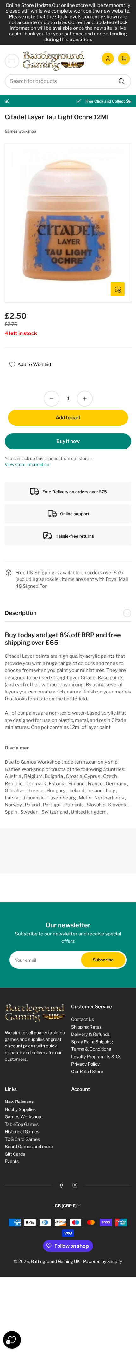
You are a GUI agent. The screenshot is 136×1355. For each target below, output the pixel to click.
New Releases (19, 1101)
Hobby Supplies (20, 1109)
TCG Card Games (22, 1139)
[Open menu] (12, 61)
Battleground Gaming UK (55, 1261)
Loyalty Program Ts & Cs (96, 1056)
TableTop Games (22, 1124)
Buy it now (68, 441)
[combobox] (68, 81)
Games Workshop (23, 1116)
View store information (27, 464)
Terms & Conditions (91, 1049)
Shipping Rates (86, 1026)
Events (12, 1161)
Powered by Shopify (102, 1261)
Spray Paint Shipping (92, 1041)
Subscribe (103, 959)
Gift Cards (15, 1154)
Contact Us (82, 1019)
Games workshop (20, 131)
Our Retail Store (87, 1071)
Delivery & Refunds (90, 1034)
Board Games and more (29, 1146)
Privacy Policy (85, 1063)
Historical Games (22, 1131)
